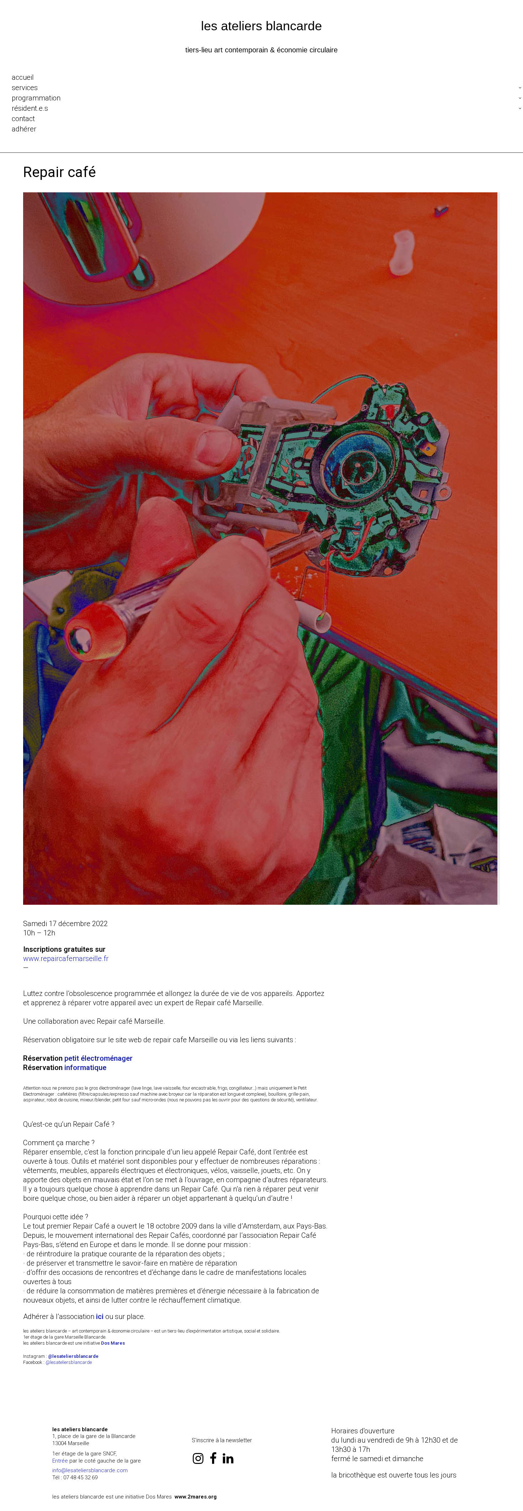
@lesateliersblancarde (69, 1362)
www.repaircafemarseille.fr (66, 958)
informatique (85, 1067)
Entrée (60, 1461)
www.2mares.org (196, 1497)
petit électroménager (98, 1058)
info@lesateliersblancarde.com (90, 1470)
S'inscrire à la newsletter (222, 1440)
